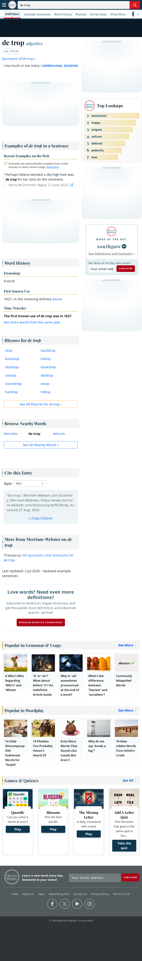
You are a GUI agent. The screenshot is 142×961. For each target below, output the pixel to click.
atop (8, 350)
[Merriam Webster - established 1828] (12, 5)
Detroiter (11, 433)
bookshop (48, 367)
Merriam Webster (12, 877)
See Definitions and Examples (110, 253)
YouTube (77, 904)
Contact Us (80, 894)
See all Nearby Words (39, 445)
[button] (119, 14)
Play (17, 829)
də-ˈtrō (10, 51)
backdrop (48, 350)
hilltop (46, 392)
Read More (53, 167)
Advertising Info (59, 894)
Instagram (90, 904)
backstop (12, 358)
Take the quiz (124, 845)
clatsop (10, 375)
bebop (46, 358)
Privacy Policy (100, 894)
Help (15, 894)
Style (8, 483)
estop (45, 383)
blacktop (12, 367)
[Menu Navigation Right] (137, 14)
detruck (59, 433)
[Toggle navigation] (4, 5)
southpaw (109, 246)
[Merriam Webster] (111, 231)
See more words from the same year (32, 322)
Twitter (65, 904)
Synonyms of (17, 58)
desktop (47, 375)
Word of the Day (111, 239)
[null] (124, 246)
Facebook (52, 904)
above (57, 299)
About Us (28, 894)
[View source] (72, 185)
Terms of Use (121, 894)
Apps (41, 894)
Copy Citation (42, 518)
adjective (34, 43)
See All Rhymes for (40, 404)
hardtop (11, 392)
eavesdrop (13, 383)
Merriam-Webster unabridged (41, 622)
